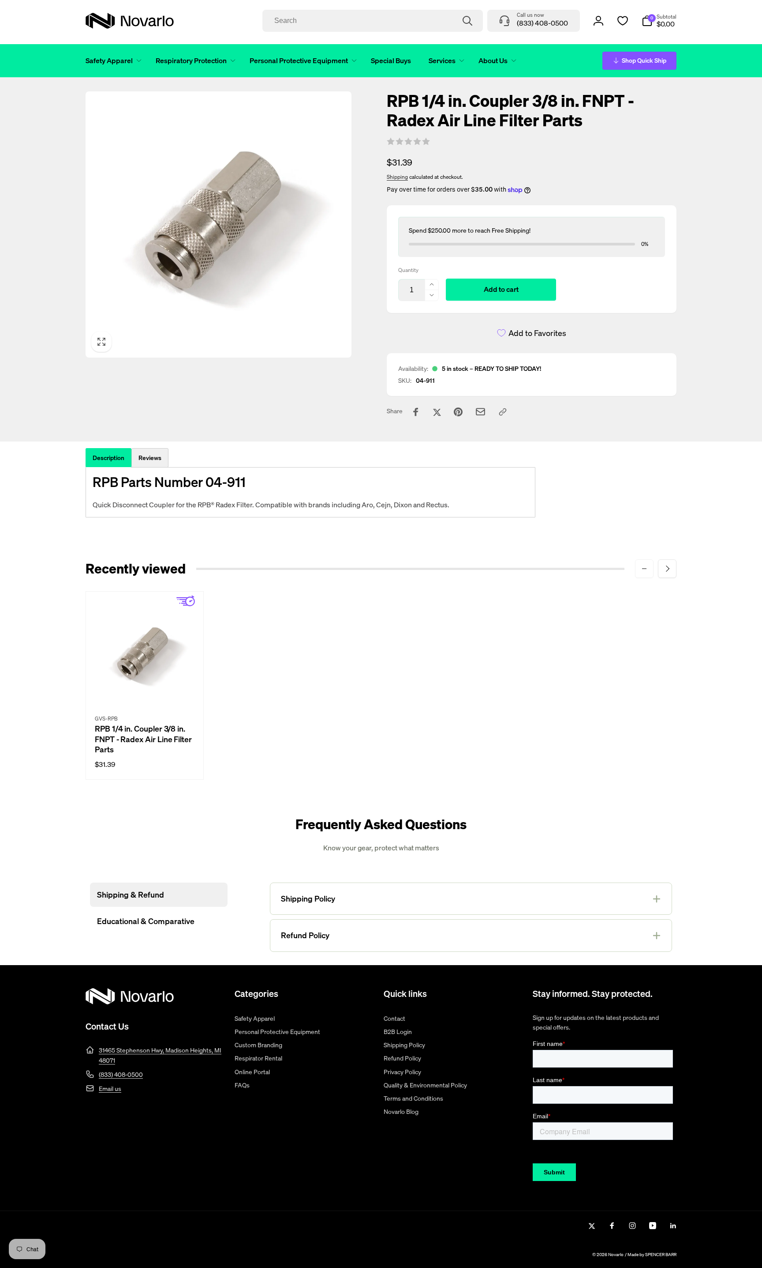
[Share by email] (480, 411)
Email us (110, 1088)
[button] (112, 60)
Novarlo (616, 1254)
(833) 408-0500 (121, 1074)
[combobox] (372, 21)
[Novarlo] (130, 1002)
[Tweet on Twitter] (437, 412)
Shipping (397, 177)
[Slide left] (644, 568)
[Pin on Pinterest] (458, 412)
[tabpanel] (310, 492)
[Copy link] (502, 412)
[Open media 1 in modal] (218, 224)
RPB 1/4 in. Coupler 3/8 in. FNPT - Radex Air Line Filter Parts (143, 739)
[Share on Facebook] (415, 412)
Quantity (408, 270)
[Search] (467, 21)
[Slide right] (667, 568)
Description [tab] (108, 457)
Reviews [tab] (149, 457)
